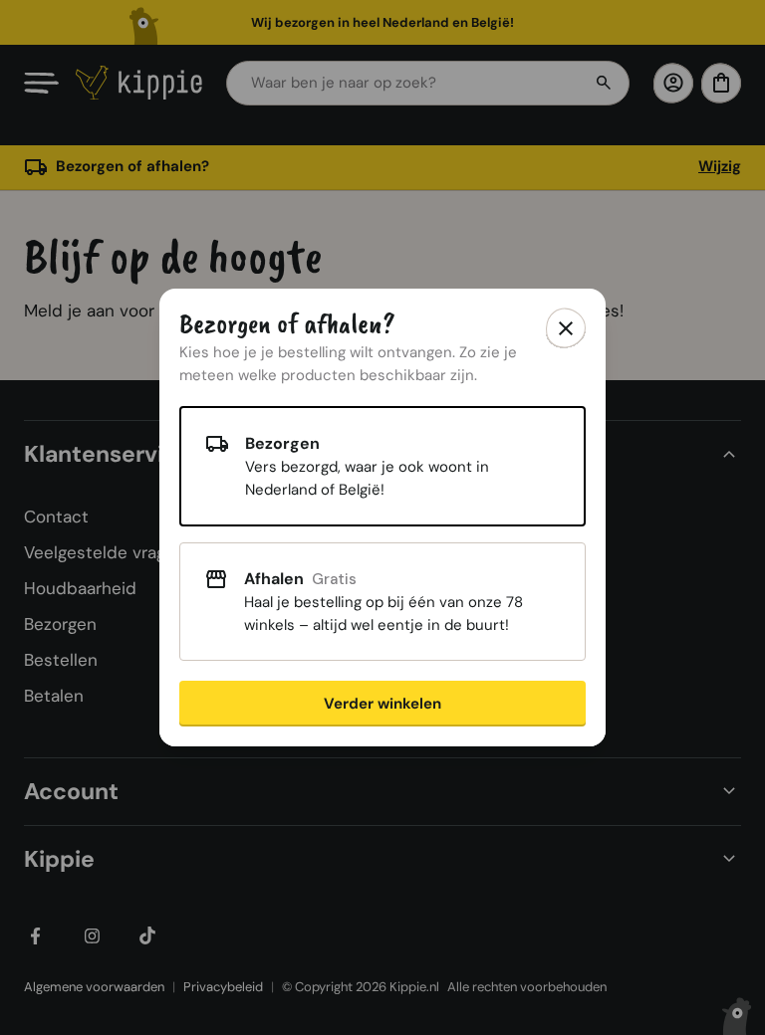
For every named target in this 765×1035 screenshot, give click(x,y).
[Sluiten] (566, 328)
